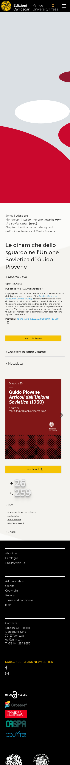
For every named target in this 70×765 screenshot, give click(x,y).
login (8, 605)
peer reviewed (15, 522)
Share (10, 532)
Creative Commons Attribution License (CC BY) (31, 297)
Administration (14, 581)
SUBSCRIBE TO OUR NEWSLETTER (29, 662)
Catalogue (12, 558)
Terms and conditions (19, 600)
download (33, 469)
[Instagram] (35, 674)
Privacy (10, 595)
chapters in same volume (21, 512)
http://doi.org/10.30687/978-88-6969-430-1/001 (38, 319)
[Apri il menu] (64, 6)
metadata (13, 516)
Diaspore (22, 215)
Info (9, 505)
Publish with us (15, 563)
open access (13, 283)
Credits (9, 586)
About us (11, 553)
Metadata (14, 363)
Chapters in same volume (25, 351)
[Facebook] (35, 668)
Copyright (11, 590)
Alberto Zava (16, 277)
